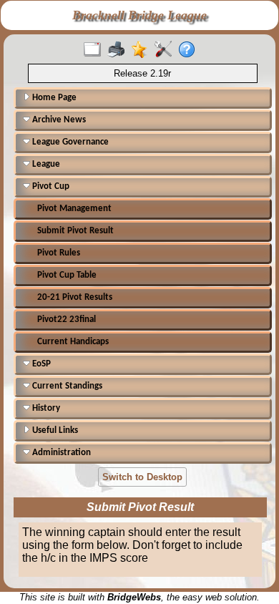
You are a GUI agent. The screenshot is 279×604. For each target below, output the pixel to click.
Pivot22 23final (66, 319)
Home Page (53, 97)
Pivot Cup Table (67, 275)
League (45, 164)
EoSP (40, 364)
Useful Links (54, 430)
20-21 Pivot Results (74, 297)
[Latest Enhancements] (143, 50)
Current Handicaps (73, 341)
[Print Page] (119, 50)
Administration (60, 452)
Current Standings (66, 386)
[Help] (190, 50)
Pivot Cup (49, 186)
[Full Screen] (95, 50)
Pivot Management (74, 208)
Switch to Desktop (142, 477)
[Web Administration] (166, 50)
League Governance (69, 142)
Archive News (58, 120)
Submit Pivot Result (75, 230)
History (45, 408)
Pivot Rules (58, 253)
